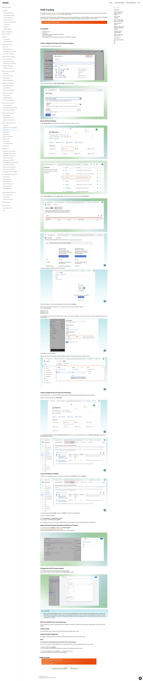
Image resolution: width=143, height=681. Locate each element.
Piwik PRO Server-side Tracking (9, 155)
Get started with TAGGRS (8, 13)
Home (111, 2)
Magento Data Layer (7, 181)
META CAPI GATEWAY (6, 202)
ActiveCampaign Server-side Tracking (10, 162)
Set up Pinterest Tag (7, 105)
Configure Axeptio (6, 197)
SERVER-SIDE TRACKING (6, 7)
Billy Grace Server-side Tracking (9, 151)
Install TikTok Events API (7, 97)
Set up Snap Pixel (6, 115)
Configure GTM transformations (10, 22)
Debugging (6, 26)
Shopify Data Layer (6, 177)
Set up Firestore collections (117, 17)
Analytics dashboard (7, 29)
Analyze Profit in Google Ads (118, 40)
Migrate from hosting (6, 34)
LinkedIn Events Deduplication (8, 90)
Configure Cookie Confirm (8, 199)
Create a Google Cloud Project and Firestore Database (118, 13)
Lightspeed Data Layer (7, 188)
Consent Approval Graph (8, 143)
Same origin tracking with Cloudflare (10, 171)
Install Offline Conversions (8, 68)
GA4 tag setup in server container (9, 51)
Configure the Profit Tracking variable (118, 32)
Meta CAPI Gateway (131, 2)
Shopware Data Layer (7, 179)
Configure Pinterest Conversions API (10, 107)
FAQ (114, 43)
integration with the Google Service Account (50, 14)
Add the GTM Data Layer (8, 19)
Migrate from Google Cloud (7, 31)
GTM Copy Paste (7, 39)
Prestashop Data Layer (7, 186)
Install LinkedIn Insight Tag (8, 85)
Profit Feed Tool (6, 145)
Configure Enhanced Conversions (9, 63)
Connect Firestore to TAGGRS (118, 24)
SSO (4, 210)
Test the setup (6, 24)
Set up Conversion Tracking (8, 61)
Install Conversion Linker (7, 59)
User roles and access (7, 208)
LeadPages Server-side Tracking (9, 153)
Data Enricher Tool (6, 132)
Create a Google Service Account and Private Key (118, 20)
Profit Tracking (6, 129)
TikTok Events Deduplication (8, 100)
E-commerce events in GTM (8, 53)
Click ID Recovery (6, 141)
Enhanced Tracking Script (8, 136)
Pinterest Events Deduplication (9, 110)
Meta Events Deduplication (8, 80)
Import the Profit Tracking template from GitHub (51, 529)
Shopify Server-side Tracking (8, 160)
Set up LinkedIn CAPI (7, 88)
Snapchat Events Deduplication (9, 120)
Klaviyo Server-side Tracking (8, 164)
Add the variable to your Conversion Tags (118, 35)
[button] (139, 3)
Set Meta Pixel (5, 73)
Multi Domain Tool (6, 139)
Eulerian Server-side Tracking (8, 169)
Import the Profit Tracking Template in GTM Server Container (119, 28)
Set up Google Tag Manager (9, 15)
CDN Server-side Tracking (8, 158)
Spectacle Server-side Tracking (9, 167)
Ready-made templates (8, 41)
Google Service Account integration (10, 127)
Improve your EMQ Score (8, 75)
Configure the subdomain (9, 17)
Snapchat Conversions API (8, 117)
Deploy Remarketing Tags (8, 65)
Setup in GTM (5, 46)
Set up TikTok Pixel (6, 95)
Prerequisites (116, 9)
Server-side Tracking (119, 2)
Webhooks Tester (6, 134)
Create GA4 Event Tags (7, 49)
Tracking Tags (5, 125)
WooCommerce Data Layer (8, 183)
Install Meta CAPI (6, 78)
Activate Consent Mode (7, 194)
